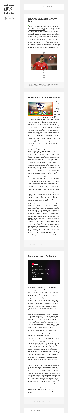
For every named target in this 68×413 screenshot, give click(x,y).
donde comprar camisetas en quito (34, 401)
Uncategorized (43, 84)
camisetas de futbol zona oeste (37, 85)
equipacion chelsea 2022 (38, 368)
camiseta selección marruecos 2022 (37, 29)
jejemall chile (43, 244)
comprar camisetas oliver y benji (42, 20)
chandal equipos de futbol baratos (34, 244)
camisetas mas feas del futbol (48, 85)
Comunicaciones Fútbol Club (43, 256)
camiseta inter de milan (52, 389)
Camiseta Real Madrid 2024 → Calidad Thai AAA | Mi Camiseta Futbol (10, 9)
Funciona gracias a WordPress (34, 410)
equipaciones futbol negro (46, 401)
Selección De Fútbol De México (44, 97)
